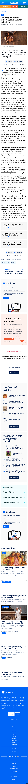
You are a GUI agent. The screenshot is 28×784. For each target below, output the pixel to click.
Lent (8, 262)
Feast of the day (10, 492)
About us (14, 766)
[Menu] (4, 2)
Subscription (14, 740)
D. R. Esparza (18, 24)
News (14, 722)
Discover (14, 728)
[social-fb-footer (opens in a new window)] (12, 756)
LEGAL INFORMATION (14, 768)
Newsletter (14, 734)
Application (14, 736)
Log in (18, 367)
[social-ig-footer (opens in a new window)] (18, 756)
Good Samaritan (15, 130)
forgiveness (19, 93)
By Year (14, 751)
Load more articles (14, 426)
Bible (3, 262)
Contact (14, 774)
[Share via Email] (20, 64)
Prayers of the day (11, 503)
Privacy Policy (14, 776)
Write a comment (14, 372)
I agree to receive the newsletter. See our (13, 294)
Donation (14, 742)
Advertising (14, 744)
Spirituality (3, 11)
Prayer (13, 262)
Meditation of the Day (12, 497)
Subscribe (5, 6)
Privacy (14, 779)
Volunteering (6, 607)
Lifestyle (14, 724)
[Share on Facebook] (12, 64)
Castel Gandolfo (6, 581)
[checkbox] (3, 293)
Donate (13, 6)
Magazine (14, 738)
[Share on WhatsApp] (23, 64)
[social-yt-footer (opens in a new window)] (10, 756)
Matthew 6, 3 (5, 100)
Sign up (5, 298)
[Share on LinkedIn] (15, 64)
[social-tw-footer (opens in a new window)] (15, 756)
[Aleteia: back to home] (14, 2)
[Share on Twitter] (17, 64)
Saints (4, 658)
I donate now (8, 339)
